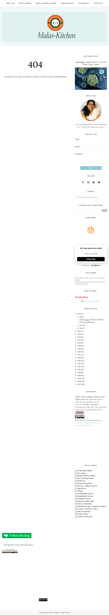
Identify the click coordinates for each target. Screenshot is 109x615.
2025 (79, 331)
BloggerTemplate (65, 612)
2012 (79, 370)
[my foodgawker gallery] (91, 301)
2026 (79, 314)
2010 (79, 375)
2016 (79, 358)
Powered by (86, 265)
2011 (78, 372)
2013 (79, 367)
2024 (79, 334)
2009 (79, 378)
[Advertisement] (92, 445)
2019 (79, 349)
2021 (79, 343)
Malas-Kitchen (49, 612)
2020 (79, 346)
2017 (79, 355)
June (81, 325)
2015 (79, 361)
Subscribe (90, 259)
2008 (79, 381)
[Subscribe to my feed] (90, 233)
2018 (79, 352)
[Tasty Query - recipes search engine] (81, 299)
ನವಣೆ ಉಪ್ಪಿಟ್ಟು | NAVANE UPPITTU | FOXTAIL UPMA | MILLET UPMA (91, 63)
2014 (79, 364)
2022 (79, 340)
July (80, 317)
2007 (79, 384)
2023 (79, 337)
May (80, 328)
